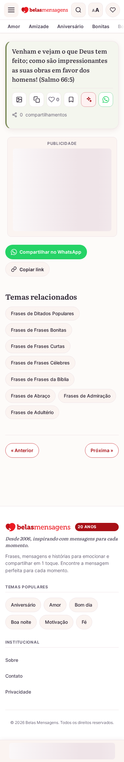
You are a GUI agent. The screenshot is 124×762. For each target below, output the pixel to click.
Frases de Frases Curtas (38, 346)
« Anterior (22, 450)
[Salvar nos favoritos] (71, 99)
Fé (84, 622)
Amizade (39, 26)
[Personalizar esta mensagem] (88, 99)
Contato (13, 676)
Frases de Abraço (30, 396)
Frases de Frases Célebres (40, 362)
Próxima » (102, 450)
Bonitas (100, 26)
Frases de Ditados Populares (42, 313)
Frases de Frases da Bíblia (40, 379)
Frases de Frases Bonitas (38, 330)
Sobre (11, 660)
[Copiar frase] (36, 99)
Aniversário (70, 26)
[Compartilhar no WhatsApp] (106, 99)
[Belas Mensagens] (44, 10)
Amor (14, 26)
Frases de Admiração (87, 396)
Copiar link (32, 269)
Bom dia (83, 605)
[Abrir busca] (78, 10)
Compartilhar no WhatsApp (50, 252)
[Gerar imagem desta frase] (19, 99)
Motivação (56, 622)
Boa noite (21, 622)
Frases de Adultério (32, 412)
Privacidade (18, 692)
